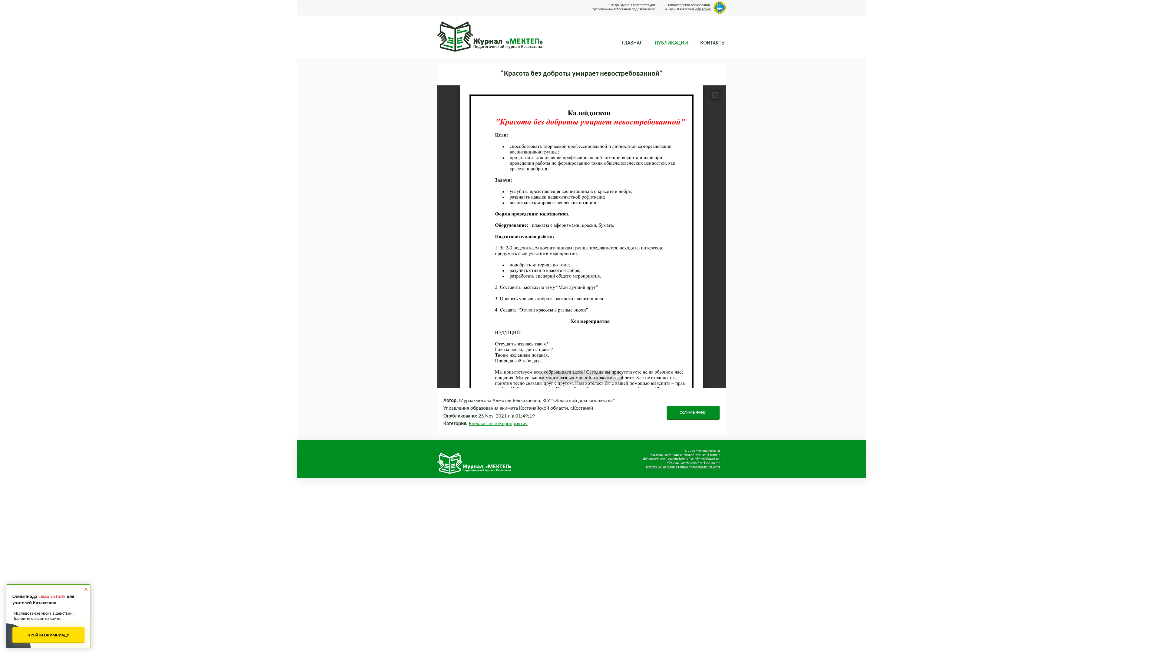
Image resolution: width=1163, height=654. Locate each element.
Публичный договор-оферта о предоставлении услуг (683, 467)
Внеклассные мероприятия (498, 423)
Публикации (671, 43)
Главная (632, 43)
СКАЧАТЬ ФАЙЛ (693, 413)
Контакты (713, 43)
